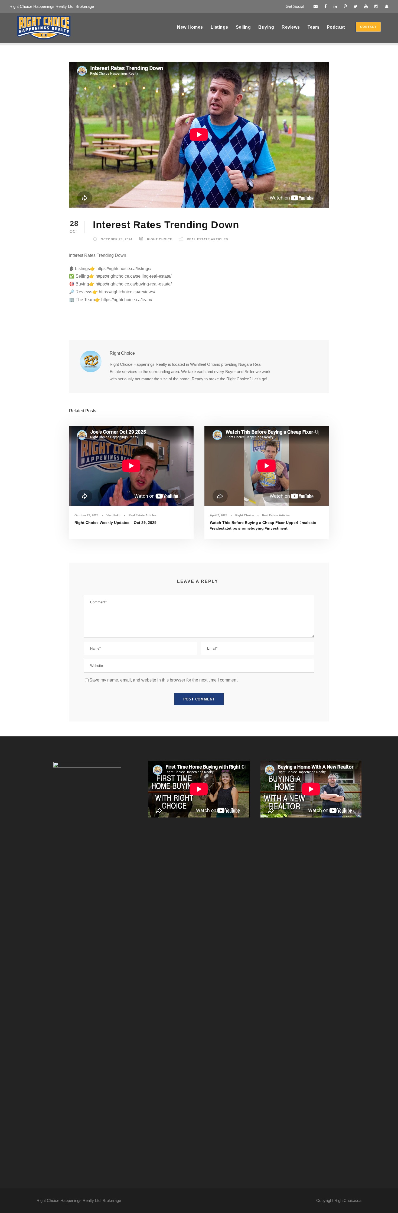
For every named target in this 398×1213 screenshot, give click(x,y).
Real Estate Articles (207, 239)
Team (313, 27)
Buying (266, 27)
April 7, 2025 (218, 515)
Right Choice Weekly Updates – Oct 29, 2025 (115, 522)
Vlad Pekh (113, 515)
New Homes (190, 27)
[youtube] (366, 6)
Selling (243, 27)
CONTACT (368, 26)
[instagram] (376, 6)
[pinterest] (345, 6)
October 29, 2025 (86, 515)
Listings (219, 27)
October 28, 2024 (116, 239)
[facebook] (325, 6)
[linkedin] (335, 6)
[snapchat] (387, 6)
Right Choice (159, 239)
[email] (316, 6)
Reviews (291, 27)
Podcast (336, 27)
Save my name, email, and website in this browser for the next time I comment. (164, 680)
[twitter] (355, 6)
